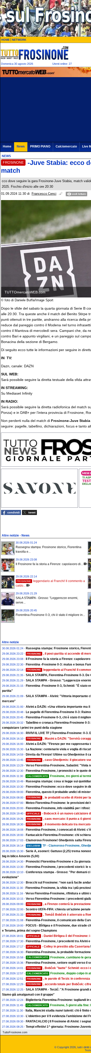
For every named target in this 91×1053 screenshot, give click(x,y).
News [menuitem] (21, 146)
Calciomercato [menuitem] (66, 146)
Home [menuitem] (7, 146)
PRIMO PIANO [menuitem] (40, 146)
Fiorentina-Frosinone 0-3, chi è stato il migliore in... (50, 615)
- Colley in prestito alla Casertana (58, 946)
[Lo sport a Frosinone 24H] (34, 53)
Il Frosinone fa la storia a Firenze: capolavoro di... (49, 564)
